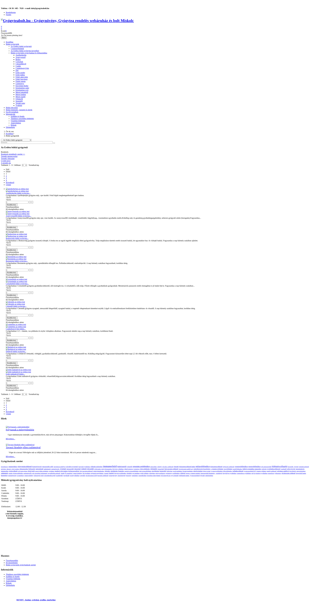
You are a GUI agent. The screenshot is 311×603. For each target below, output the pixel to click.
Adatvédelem (16, 123)
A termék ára (6, 163)
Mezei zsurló (20, 97)
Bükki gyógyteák (12, 44)
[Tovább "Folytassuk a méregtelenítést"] (17, 427)
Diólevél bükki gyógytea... (16, 351)
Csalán (18, 66)
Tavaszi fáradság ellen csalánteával (23, 447)
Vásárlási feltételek (18, 121)
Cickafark (19, 62)
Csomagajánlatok (17, 49)
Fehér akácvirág (22, 77)
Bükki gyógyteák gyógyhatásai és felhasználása (29, 53)
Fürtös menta (21, 81)
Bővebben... (10, 439)
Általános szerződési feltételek (22, 119)
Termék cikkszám (7, 159)
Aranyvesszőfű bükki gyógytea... (18, 216)
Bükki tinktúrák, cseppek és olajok (19, 110)
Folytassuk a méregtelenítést (20, 429)
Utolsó (8, 185)
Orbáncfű (19, 99)
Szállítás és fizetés (17, 116)
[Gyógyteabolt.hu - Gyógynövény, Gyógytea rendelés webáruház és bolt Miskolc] (67, 20)
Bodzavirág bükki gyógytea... (17, 238)
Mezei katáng (21, 94)
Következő (10, 182)
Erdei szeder (20, 73)
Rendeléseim (11, 12)
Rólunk (13, 125)
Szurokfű (19, 101)
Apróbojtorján (21, 55)
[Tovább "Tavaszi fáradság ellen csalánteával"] (20, 445)
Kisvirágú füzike (22, 86)
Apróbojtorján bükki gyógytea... (18, 193)
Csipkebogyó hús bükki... (16, 329)
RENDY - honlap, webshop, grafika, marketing (36, 600)
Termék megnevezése (9, 156)
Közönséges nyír (22, 90)
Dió (17, 70)
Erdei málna (20, 75)
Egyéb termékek (12, 112)
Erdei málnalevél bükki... (15, 374)
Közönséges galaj (22, 88)
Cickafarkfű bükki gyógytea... (17, 284)
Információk (10, 114)
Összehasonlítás (12, 560)
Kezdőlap (9, 42)
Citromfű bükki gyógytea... (16, 306)
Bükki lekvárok (12, 108)
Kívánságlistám (12, 563)
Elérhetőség (10, 127)
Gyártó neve (5, 161)
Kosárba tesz (11, 205)
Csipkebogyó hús (22, 68)
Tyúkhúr (19, 105)
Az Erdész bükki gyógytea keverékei (25, 51)
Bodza (18, 59)
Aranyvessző (21, 57)
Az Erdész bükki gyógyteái (21, 46)
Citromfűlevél (21, 64)
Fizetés (8, 15)
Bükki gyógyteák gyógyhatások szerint (21, 565)
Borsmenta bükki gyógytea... (17, 261)
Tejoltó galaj (20, 103)
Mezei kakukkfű (22, 92)
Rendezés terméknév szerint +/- (13, 154)
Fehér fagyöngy (22, 79)
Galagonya (20, 84)
